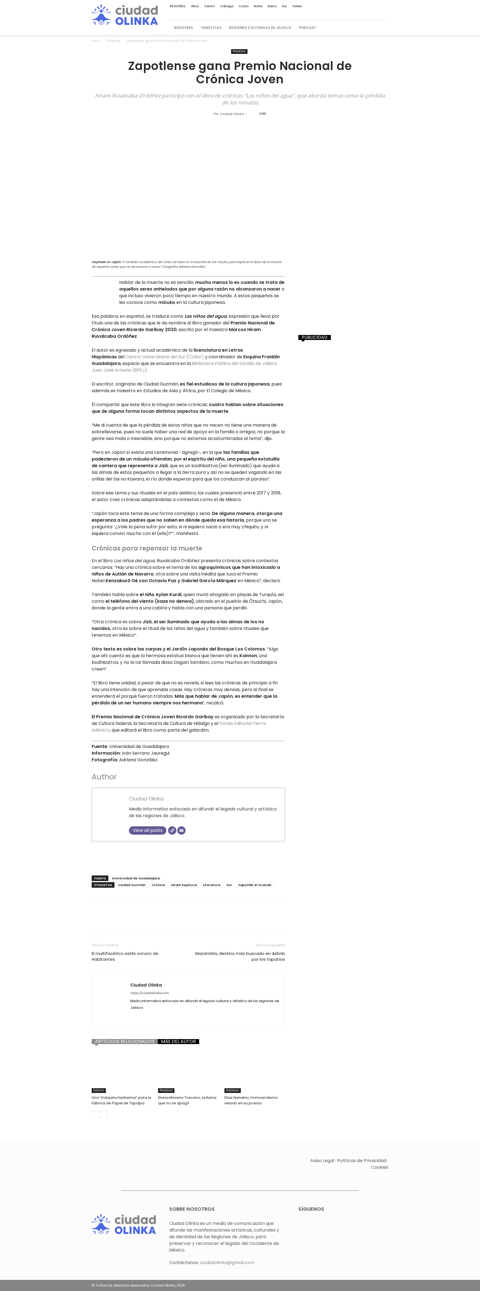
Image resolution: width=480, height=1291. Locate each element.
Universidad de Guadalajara (136, 878)
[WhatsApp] (356, 13)
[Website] (172, 830)
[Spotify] (320, 13)
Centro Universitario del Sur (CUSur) (164, 357)
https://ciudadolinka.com (149, 993)
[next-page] (104, 1114)
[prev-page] (95, 1114)
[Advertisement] (188, 857)
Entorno (98, 1090)
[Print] (186, 918)
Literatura (211, 885)
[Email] (181, 830)
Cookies (379, 1167)
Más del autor (178, 1041)
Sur (284, 6)
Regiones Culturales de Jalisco (260, 27)
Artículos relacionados (124, 1041)
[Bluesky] (375, 13)
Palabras (113, 40)
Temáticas (211, 27)
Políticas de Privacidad (361, 1160)
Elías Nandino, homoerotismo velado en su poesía (251, 1100)
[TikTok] (338, 13)
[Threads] (384, 13)
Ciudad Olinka (232, 114)
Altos (195, 6)
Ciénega (227, 6)
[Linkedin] (283, 13)
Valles (297, 6)
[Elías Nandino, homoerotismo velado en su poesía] (254, 1072)
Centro (209, 6)
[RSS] (311, 13)
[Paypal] (292, 13)
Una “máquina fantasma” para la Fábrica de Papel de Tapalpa (121, 1100)
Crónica (158, 885)
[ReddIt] (161, 918)
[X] (347, 13)
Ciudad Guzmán (132, 885)
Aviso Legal (322, 1160)
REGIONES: (178, 6)
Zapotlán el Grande (254, 885)
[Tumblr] (199, 918)
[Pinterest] (302, 13)
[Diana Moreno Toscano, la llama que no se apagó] (188, 1072)
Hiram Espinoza (184, 885)
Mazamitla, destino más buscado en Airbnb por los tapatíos (240, 956)
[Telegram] (329, 13)
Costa (244, 6)
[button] (381, 28)
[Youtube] (366, 13)
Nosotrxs (183, 27)
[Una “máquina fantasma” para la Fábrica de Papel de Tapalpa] (122, 1072)
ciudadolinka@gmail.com (227, 1262)
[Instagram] (274, 13)
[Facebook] (265, 13)
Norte (258, 6)
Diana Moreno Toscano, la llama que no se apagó (187, 1100)
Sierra (272, 6)
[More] (225, 918)
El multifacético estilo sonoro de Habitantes (125, 956)
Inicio (96, 40)
